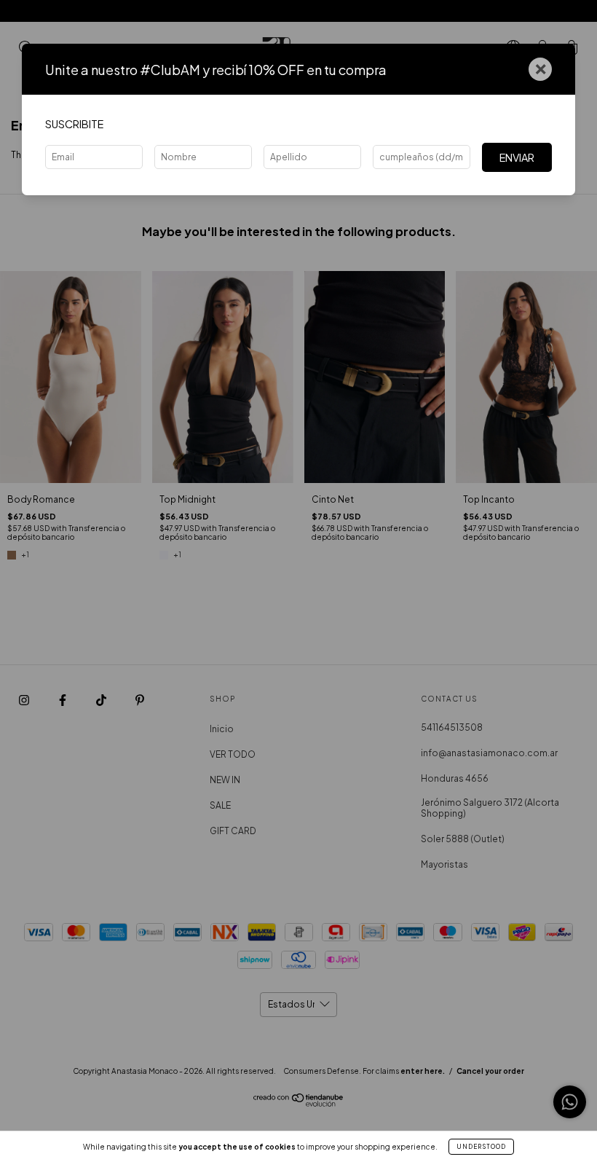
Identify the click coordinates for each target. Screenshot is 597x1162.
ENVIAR (516, 157)
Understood (481, 1146)
